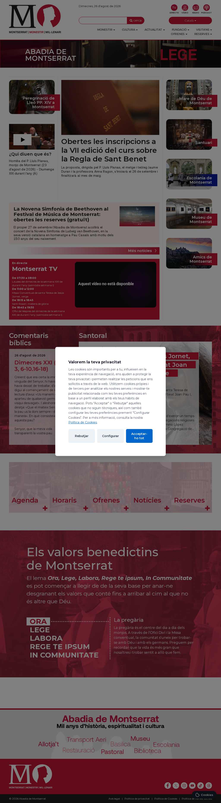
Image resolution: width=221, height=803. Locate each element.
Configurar (110, 436)
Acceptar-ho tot (139, 436)
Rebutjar (81, 436)
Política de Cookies (82, 422)
